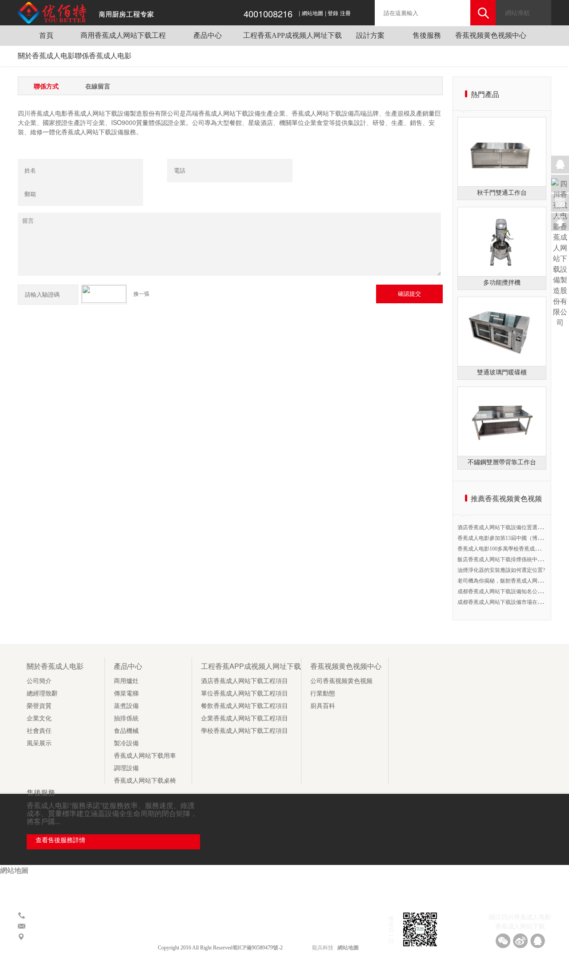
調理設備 (126, 768)
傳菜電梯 (126, 693)
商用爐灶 (126, 681)
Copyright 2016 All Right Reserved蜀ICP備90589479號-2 (221, 948)
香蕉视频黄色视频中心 (490, 35)
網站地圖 (312, 13)
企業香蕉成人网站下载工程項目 (244, 718)
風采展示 (39, 743)
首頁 (46, 35)
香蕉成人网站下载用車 (145, 755)
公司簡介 (39, 681)
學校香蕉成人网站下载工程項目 (244, 731)
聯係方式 (46, 85)
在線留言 (97, 85)
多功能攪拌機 (502, 282)
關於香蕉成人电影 (46, 56)
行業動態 (322, 693)
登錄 (333, 13)
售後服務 (427, 35)
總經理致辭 (42, 693)
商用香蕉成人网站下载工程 (123, 35)
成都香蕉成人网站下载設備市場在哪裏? (503, 602)
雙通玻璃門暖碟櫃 (502, 372)
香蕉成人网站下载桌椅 (145, 780)
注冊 (345, 13)
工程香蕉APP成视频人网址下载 (292, 35)
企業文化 (39, 718)
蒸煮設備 (126, 706)
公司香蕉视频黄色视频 (341, 681)
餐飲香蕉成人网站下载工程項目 (244, 706)
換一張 (141, 294)
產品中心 (207, 35)
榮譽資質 (39, 706)
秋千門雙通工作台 (502, 192)
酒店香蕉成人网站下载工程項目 (244, 681)
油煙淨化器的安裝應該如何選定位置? (501, 570)
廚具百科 (322, 706)
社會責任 (39, 731)
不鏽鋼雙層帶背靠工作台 (502, 462)
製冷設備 (126, 743)
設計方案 (370, 35)
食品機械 (126, 731)
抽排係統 (126, 718)
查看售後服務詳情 (60, 840)
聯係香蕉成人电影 (103, 56)
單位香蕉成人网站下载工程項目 (244, 693)
